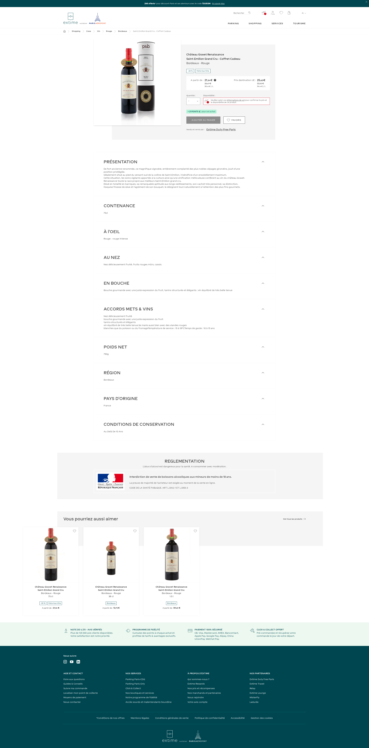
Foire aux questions (74, 679)
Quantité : (190, 95)
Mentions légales (140, 718)
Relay (252, 688)
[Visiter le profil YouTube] (71, 661)
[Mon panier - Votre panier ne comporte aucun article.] (289, 13)
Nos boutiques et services (140, 693)
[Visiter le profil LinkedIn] (78, 661)
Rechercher (239, 13)
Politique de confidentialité (210, 718)
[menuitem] (233, 23)
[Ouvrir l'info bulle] (215, 80)
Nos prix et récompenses (201, 688)
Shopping (76, 31)
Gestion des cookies (262, 718)
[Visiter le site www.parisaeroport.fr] (184, 736)
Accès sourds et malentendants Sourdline (149, 702)
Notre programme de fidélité (141, 697)
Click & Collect (133, 688)
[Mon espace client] (273, 13)
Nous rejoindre (196, 697)
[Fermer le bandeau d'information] (366, 2)
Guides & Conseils (73, 683)
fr (303, 13)
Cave (88, 31)
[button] (137, 81)
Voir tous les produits (292, 519)
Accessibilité (238, 718)
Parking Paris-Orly (135, 683)
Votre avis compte (197, 702)
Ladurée (254, 702)
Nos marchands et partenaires (204, 693)
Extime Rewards (196, 683)
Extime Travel (257, 683)
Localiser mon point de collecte (80, 693)
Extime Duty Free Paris (221, 129)
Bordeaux (122, 31)
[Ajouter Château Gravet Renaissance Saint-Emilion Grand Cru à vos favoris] (74, 531)
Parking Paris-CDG (135, 679)
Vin (98, 31)
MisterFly (254, 697)
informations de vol (235, 100)
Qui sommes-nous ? (198, 679)
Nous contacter (72, 702)
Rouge (109, 31)
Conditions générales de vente (172, 718)
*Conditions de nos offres (110, 718)
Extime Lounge (258, 693)
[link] (233, 23)
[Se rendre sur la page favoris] (281, 12)
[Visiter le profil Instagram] (65, 661)
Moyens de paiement (74, 697)
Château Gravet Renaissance (205, 54)
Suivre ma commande (75, 688)
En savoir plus (218, 3)
